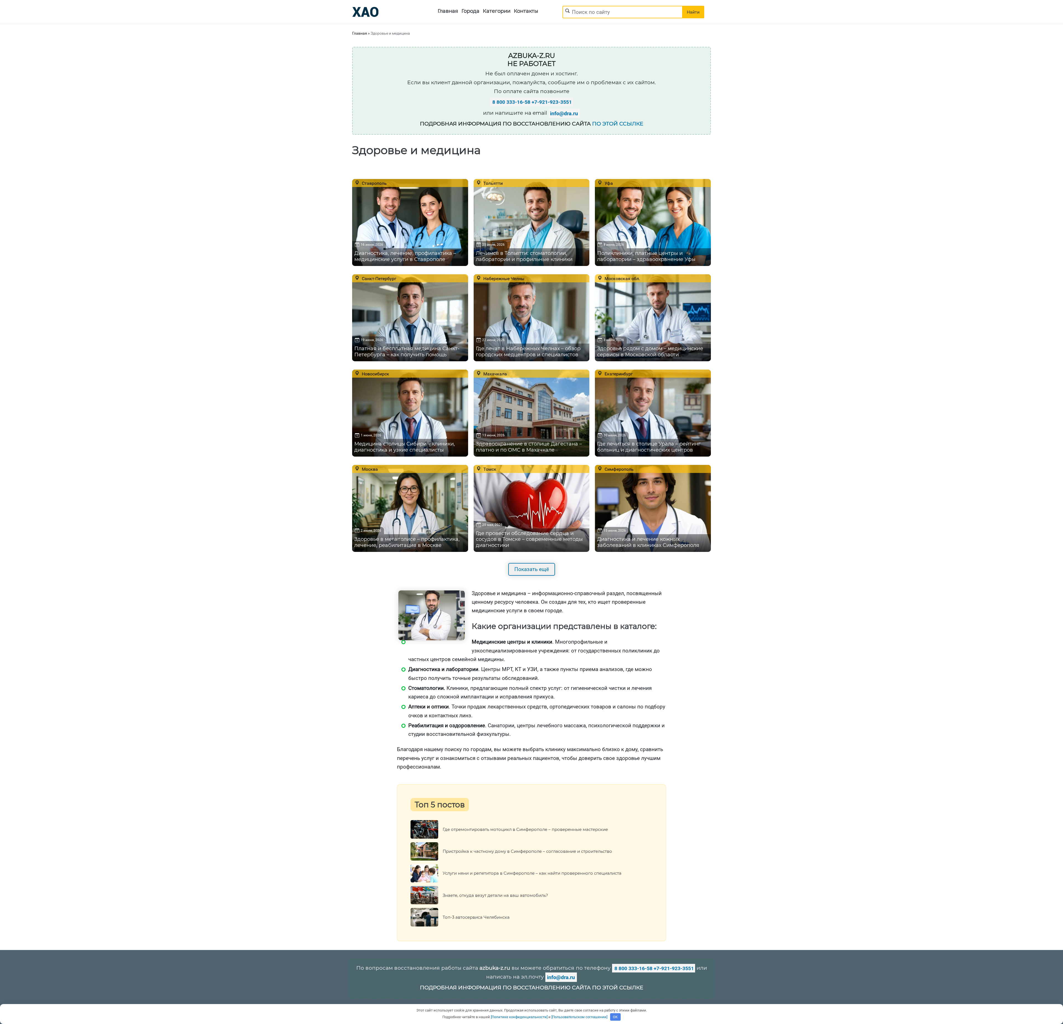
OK (615, 1017)
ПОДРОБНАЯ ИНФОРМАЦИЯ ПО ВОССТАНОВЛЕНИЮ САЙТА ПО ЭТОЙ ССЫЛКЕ (531, 987)
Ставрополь (374, 183)
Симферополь (618, 469)
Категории (496, 11)
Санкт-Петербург (378, 278)
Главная (448, 11)
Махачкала (494, 373)
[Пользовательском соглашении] (579, 1017)
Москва (369, 469)
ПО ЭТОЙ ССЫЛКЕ (617, 124)
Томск (489, 469)
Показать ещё (531, 569)
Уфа (608, 183)
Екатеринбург (618, 373)
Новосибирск (375, 373)
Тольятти (492, 183)
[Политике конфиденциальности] (519, 1017)
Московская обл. (621, 278)
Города (470, 11)
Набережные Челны (503, 278)
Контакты (526, 11)
